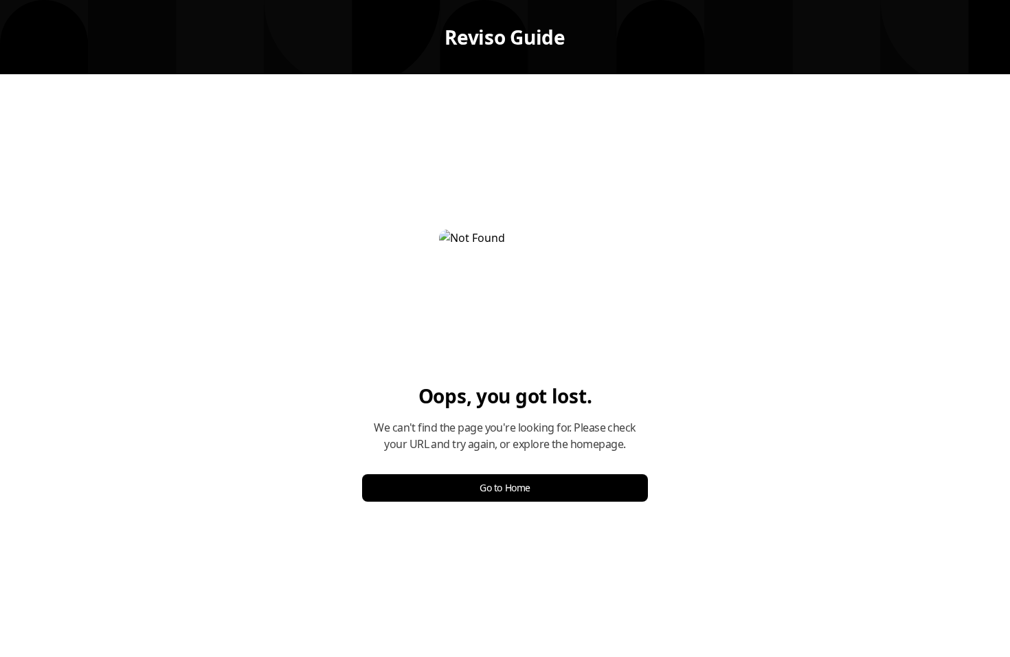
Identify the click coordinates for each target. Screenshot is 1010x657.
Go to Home (505, 487)
